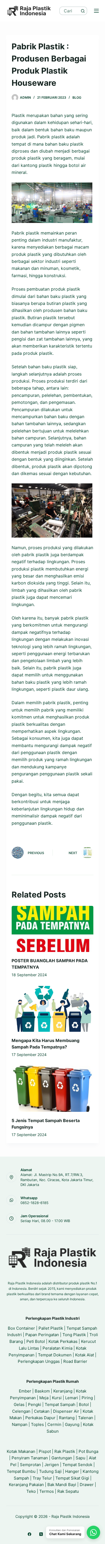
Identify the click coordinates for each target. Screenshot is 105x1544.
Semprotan (30, 1464)
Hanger (72, 1471)
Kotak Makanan (21, 1451)
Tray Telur (42, 1478)
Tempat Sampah (60, 1404)
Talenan (85, 1417)
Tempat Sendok (77, 1464)
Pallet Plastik (50, 1328)
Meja (43, 1397)
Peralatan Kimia (57, 1348)
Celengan (21, 1411)
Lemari (71, 1397)
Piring (87, 1397)
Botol (84, 1404)
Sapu (80, 1457)
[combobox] (69, 10)
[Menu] (96, 10)
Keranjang (62, 1391)
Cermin (54, 1424)
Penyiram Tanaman (30, 1457)
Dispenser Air (66, 1411)
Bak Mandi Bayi (61, 1484)
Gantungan (61, 1457)
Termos (46, 1491)
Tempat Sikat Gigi (72, 1478)
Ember (25, 1391)
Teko (31, 1491)
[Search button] (83, 11)
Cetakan (42, 1411)
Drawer (87, 1484)
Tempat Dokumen (55, 1354)
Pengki (34, 1404)
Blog (76, 97)
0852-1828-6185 (34, 1203)
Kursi (57, 1397)
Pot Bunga (88, 1451)
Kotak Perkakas (63, 1341)
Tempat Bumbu (21, 1471)
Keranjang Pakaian (26, 1484)
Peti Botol (35, 1341)
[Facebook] (29, 1534)
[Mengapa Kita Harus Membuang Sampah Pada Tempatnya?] (52, 1009)
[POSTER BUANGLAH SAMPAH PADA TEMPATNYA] (52, 929)
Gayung (72, 1424)
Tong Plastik (74, 1334)
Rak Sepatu (68, 1491)
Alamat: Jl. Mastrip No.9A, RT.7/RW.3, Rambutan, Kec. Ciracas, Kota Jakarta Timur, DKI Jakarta (56, 1179)
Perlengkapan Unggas (39, 1361)
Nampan (19, 1424)
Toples (37, 1424)
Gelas (19, 1404)
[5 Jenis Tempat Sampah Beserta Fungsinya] (52, 1089)
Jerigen (51, 1464)
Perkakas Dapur (40, 1417)
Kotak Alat (84, 1354)
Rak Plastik (64, 1451)
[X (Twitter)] (41, 1534)
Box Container (21, 1328)
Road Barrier (75, 1361)
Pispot (45, 1451)
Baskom (42, 1391)
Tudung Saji (50, 1471)
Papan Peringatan (42, 1334)
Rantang (67, 1417)
